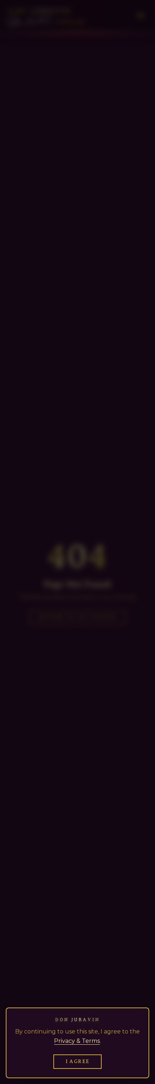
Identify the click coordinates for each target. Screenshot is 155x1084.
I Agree (78, 1061)
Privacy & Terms (77, 1040)
